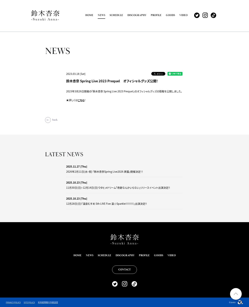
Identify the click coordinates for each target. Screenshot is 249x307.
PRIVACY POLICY (13, 302)
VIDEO (183, 15)
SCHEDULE (116, 15)
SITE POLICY (29, 302)
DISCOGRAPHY (136, 15)
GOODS (170, 15)
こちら (81, 100)
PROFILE (156, 15)
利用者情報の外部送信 (48, 302)
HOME (89, 15)
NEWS (101, 15)
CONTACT (124, 269)
